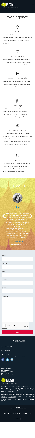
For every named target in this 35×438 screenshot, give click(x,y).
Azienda (4, 280)
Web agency (7, 413)
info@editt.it (8, 373)
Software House (17, 413)
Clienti (25, 413)
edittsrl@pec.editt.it (9, 375)
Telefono (5, 263)
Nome (4, 255)
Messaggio (5, 296)
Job (30, 413)
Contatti (17, 419)
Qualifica (4, 288)
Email (4, 272)
